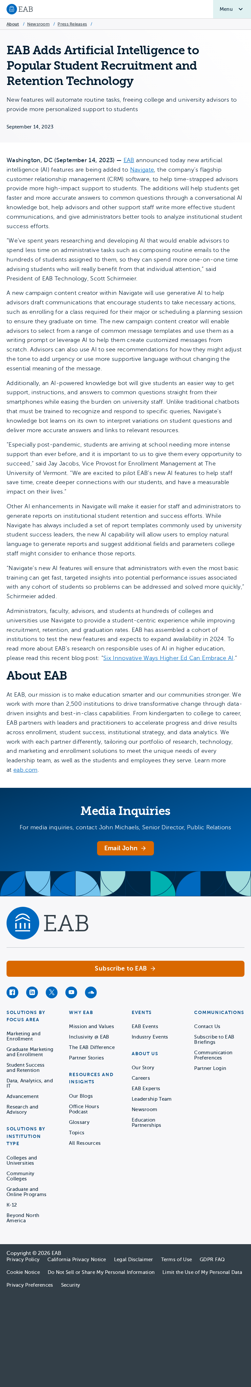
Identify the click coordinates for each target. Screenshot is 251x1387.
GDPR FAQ (212, 1259)
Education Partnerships (146, 1122)
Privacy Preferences (30, 1285)
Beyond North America (23, 1218)
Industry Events (150, 1037)
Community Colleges (21, 1176)
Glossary (79, 1122)
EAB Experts (146, 1088)
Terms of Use (176, 1259)
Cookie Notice (23, 1272)
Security (70, 1285)
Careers (141, 1078)
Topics (76, 1132)
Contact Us (207, 1026)
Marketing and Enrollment (24, 1036)
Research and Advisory (23, 1109)
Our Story (143, 1067)
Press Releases (72, 24)
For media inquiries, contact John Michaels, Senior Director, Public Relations (125, 827)
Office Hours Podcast (84, 1109)
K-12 (12, 1205)
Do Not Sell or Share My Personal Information (101, 1272)
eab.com (25, 770)
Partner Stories (86, 1057)
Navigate (142, 169)
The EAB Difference (91, 1047)
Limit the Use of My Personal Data (202, 1272)
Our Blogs (81, 1096)
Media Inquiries (125, 811)
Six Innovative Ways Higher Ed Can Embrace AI (168, 658)
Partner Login (210, 1068)
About (13, 24)
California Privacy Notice (76, 1259)
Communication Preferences (213, 1055)
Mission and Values (91, 1026)
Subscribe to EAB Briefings (214, 1039)
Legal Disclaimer (133, 1259)
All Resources (85, 1143)
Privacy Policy (23, 1259)
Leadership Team (152, 1099)
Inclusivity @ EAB (89, 1037)
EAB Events (145, 1026)
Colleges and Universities (22, 1160)
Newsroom (38, 24)
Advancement (23, 1096)
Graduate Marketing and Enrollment (30, 1052)
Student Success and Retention (26, 1067)
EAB (129, 160)
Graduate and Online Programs (27, 1192)
